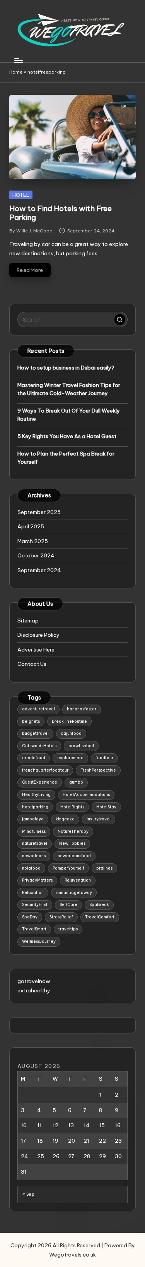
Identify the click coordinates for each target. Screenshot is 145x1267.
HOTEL (20, 195)
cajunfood (71, 733)
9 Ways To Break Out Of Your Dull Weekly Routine (68, 414)
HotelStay (106, 807)
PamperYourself (68, 868)
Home (15, 72)
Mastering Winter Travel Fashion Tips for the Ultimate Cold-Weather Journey (68, 389)
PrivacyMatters (37, 880)
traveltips (68, 929)
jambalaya (33, 819)
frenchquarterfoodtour (45, 770)
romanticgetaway (74, 892)
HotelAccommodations (86, 794)
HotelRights (72, 807)
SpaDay (30, 917)
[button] (119, 319)
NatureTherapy (73, 831)
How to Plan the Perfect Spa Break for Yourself (65, 457)
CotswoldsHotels (39, 745)
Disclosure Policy (38, 634)
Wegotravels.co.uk (72, 1254)
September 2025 (39, 512)
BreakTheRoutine (69, 721)
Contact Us (31, 663)
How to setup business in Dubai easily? (65, 367)
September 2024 (39, 570)
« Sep (28, 1194)
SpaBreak (99, 904)
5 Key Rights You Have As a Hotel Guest (66, 436)
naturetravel (34, 843)
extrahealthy (33, 990)
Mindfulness (34, 831)
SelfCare (68, 904)
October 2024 (36, 555)
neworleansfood (74, 855)
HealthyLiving (36, 794)
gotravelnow (33, 981)
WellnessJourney (39, 941)
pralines (104, 868)
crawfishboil (81, 745)
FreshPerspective (98, 770)
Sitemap (28, 620)
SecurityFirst (35, 904)
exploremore (70, 757)
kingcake (65, 819)
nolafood (31, 868)
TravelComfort (99, 917)
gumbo (76, 782)
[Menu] (18, 60)
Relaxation (33, 892)
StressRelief (61, 917)
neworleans (34, 855)
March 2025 (32, 541)
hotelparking (35, 807)
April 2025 (30, 526)
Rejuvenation (78, 880)
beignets (31, 721)
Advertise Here (36, 649)
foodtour (104, 757)
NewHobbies (72, 843)
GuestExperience (39, 782)
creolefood (33, 757)
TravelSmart (34, 929)
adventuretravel (38, 709)
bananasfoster (81, 709)
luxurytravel (99, 819)
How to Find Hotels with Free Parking (60, 213)
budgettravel (35, 733)
